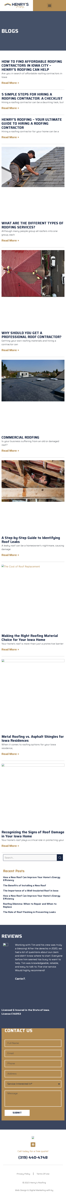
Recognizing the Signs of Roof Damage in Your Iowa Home (33, 834)
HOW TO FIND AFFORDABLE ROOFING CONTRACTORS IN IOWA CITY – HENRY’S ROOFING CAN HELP (32, 65)
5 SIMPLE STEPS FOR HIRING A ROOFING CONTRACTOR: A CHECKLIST (32, 96)
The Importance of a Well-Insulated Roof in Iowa (30, 891)
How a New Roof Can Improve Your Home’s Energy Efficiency (31, 878)
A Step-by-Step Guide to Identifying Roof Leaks (31, 539)
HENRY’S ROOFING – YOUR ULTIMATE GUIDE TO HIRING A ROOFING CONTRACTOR (32, 123)
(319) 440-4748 (33, 1157)
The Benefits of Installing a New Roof (24, 885)
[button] (49, 5)
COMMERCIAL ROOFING (20, 437)
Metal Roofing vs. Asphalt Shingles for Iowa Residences (33, 738)
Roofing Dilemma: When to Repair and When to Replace (29, 905)
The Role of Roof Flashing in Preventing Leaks (29, 912)
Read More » (10, 82)
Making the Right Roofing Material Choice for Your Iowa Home (30, 637)
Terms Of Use (43, 1173)
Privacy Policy (23, 1173)
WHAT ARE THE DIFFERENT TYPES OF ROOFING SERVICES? (32, 225)
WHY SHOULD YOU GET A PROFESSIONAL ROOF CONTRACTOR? (31, 335)
